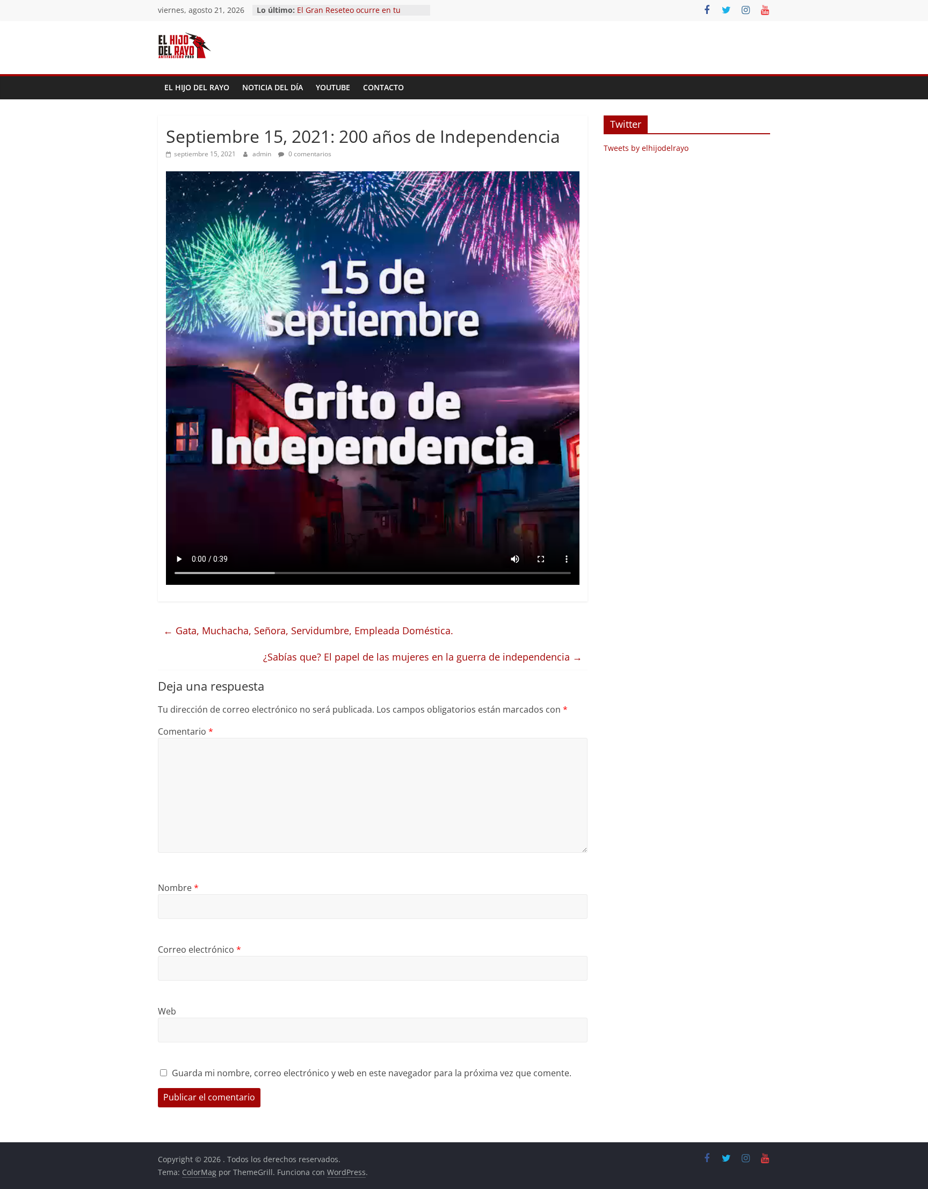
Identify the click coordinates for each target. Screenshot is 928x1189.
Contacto (383, 87)
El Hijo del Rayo (196, 87)
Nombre (178, 888)
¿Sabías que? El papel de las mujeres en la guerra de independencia (422, 656)
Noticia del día (272, 87)
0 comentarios (309, 153)
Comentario (185, 731)
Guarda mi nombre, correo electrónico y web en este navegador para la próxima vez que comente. (371, 1073)
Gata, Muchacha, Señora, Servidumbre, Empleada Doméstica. (308, 630)
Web (167, 1011)
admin (262, 153)
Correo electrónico (199, 949)
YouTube (333, 87)
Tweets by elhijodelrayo (646, 148)
